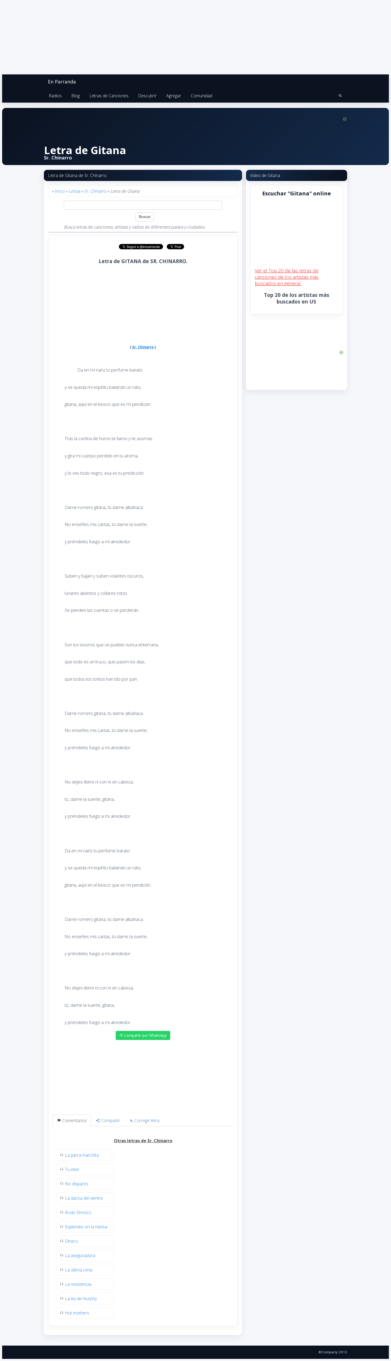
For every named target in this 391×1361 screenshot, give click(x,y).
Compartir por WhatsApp (145, 1035)
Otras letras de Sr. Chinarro (143, 1141)
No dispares (76, 1184)
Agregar (173, 96)
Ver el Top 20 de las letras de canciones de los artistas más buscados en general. (287, 276)
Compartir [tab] (110, 1120)
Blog (75, 96)
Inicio (60, 191)
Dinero (71, 1241)
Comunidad (201, 96)
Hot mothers (77, 1313)
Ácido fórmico (78, 1212)
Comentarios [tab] (74, 1120)
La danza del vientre (84, 1198)
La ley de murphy (81, 1298)
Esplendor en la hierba (86, 1227)
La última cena (78, 1270)
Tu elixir (72, 1169)
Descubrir (147, 96)
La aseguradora (80, 1255)
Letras (74, 191)
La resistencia (78, 1284)
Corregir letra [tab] (146, 1120)
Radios (55, 96)
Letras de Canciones (108, 96)
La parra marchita (82, 1155)
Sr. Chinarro (95, 191)
